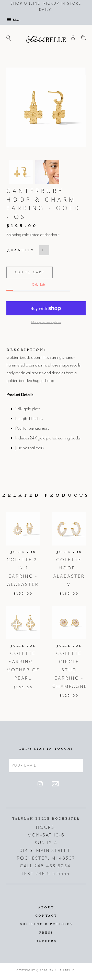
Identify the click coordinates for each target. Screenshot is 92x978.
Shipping (13, 234)
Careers (46, 940)
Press (46, 932)
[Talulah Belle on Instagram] (40, 785)
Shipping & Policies (46, 923)
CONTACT (46, 915)
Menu (16, 20)
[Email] (55, 785)
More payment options (46, 322)
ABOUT (46, 907)
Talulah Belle (62, 970)
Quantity (20, 249)
